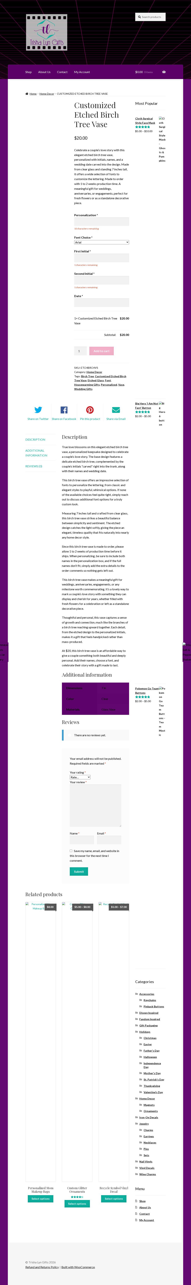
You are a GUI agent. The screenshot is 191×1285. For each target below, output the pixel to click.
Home (33, 93)
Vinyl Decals (146, 1167)
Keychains (150, 1000)
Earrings (149, 1136)
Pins (146, 1148)
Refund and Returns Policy (42, 1267)
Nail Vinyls (145, 1161)
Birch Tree (87, 376)
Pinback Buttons (154, 1006)
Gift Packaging (148, 1025)
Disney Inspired (148, 1012)
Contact (62, 72)
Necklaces (150, 1142)
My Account (82, 72)
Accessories (146, 994)
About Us (44, 72)
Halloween (150, 1057)
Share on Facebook (64, 419)
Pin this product (90, 419)
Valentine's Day (153, 1092)
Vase (121, 384)
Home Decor (47, 93)
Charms (148, 1130)
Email (101, 833)
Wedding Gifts (83, 388)
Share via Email (116, 419)
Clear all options (84, 334)
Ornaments (151, 1111)
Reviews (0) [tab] (33, 466)
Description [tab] (35, 439)
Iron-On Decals (148, 1117)
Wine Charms (147, 1174)
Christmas (150, 1038)
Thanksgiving (152, 1085)
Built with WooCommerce (78, 1267)
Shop (28, 72)
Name (74, 833)
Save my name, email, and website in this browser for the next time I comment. (94, 855)
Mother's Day (152, 1073)
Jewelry (144, 1123)
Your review (78, 782)
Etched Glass (96, 380)
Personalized (109, 384)
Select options (41, 1198)
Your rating (78, 772)
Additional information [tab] (36, 453)
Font (108, 380)
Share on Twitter (38, 419)
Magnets (149, 1104)
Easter (148, 1044)
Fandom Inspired (149, 1019)
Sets (146, 1155)
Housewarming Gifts (87, 384)
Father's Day (151, 1050)
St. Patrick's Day (154, 1079)
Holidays (144, 1031)
